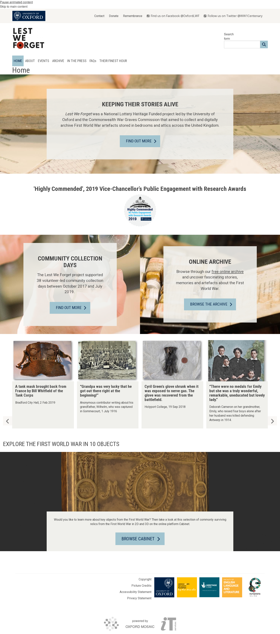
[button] (272, 420)
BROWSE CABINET (138, 538)
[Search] (264, 44)
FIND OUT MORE (139, 141)
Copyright (145, 579)
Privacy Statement (139, 598)
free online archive (228, 271)
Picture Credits (141, 585)
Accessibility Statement (135, 592)
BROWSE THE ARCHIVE (208, 304)
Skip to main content (13, 6)
